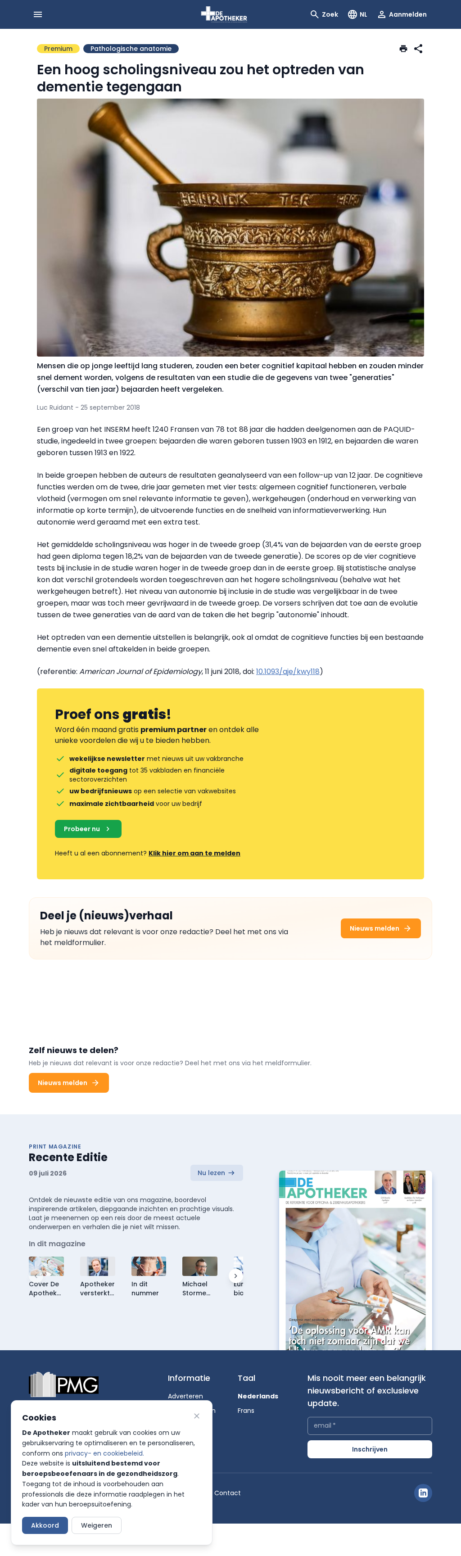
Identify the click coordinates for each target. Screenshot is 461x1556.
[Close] (196, 1415)
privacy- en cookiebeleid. (104, 1453)
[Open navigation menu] (38, 14)
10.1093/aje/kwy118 (288, 671)
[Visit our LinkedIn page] (423, 1493)
